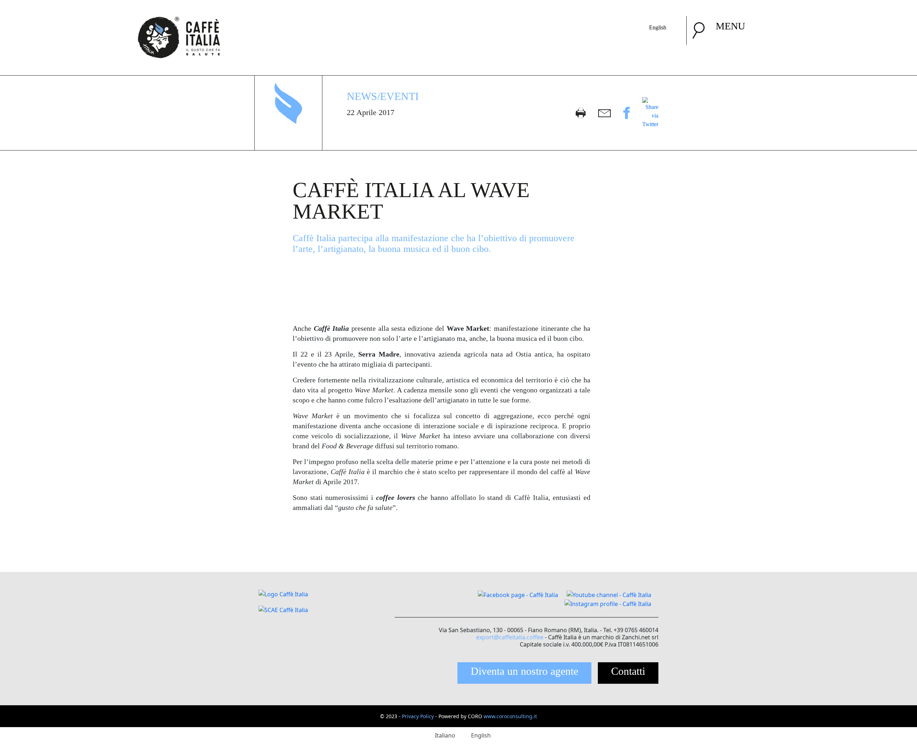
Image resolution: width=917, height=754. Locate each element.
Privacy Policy (418, 716)
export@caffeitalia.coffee (509, 637)
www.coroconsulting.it (510, 716)
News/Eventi (383, 96)
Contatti (628, 671)
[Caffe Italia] (179, 20)
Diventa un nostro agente (524, 671)
